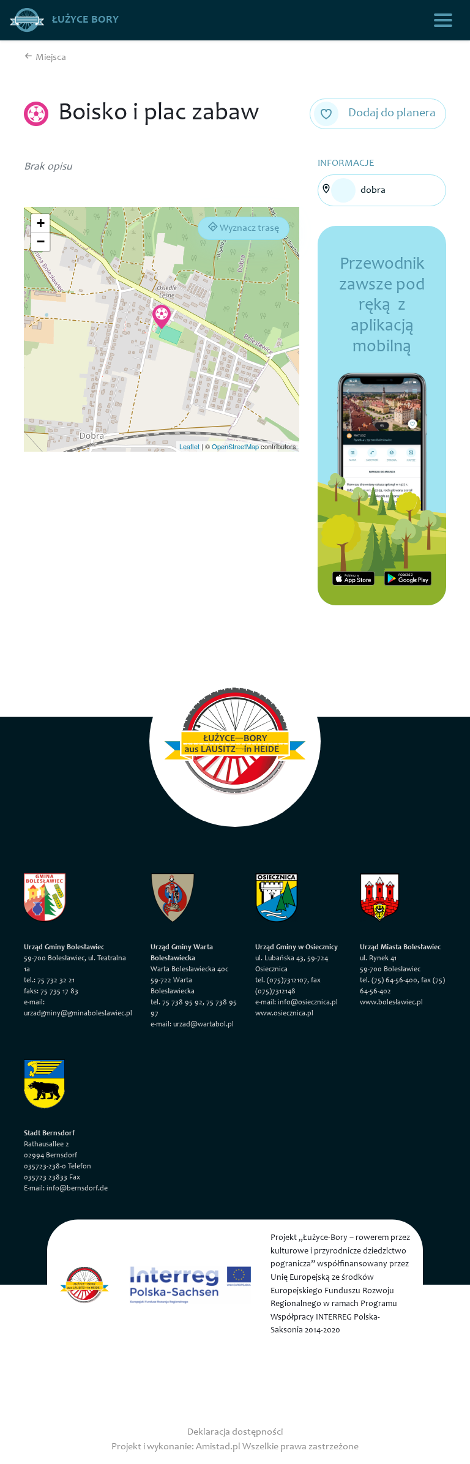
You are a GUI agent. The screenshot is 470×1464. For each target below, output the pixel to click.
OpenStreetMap (235, 446)
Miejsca (50, 57)
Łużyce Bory (84, 20)
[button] (161, 317)
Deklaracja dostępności (235, 1432)
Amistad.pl (218, 1447)
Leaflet (189, 446)
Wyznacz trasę (248, 228)
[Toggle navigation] (443, 20)
